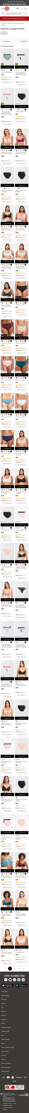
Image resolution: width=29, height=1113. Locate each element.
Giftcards (3, 999)
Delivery (3, 1059)
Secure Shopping (6, 1067)
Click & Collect (5, 1051)
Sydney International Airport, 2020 (14, 4)
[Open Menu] (3, 8)
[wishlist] (22, 9)
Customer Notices (6, 1027)
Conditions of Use (7, 1103)
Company (3, 1019)
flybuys (3, 1003)
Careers (3, 1023)
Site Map (5, 1109)
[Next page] (23, 969)
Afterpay (3, 1011)
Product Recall (5, 1031)
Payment (3, 1055)
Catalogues (4, 991)
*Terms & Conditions (7, 1107)
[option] (2, 70)
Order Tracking (5, 1039)
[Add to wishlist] (13, 50)
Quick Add (8, 67)
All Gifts (4, 33)
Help (2, 1035)
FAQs (2, 1043)
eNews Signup (5, 995)
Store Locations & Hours (7, 1047)
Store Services (5, 1071)
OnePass (3, 1015)
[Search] (3, 14)
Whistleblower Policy (7, 1105)
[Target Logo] (7, 9)
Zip (2, 1007)
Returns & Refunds (6, 1063)
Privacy (14, 1103)
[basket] (26, 9)
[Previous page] (5, 969)
